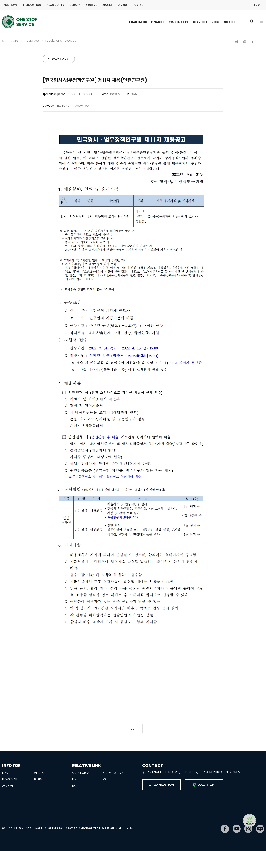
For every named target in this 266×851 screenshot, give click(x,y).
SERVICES (200, 22)
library (38, 779)
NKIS (75, 785)
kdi (74, 779)
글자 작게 (260, 42)
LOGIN (258, 5)
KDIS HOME (10, 5)
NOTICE (229, 22)
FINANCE (157, 22)
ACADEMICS (137, 22)
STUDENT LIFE (178, 22)
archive (8, 785)
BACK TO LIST (61, 59)
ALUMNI (107, 5)
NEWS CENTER (55, 5)
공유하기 (236, 42)
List (133, 729)
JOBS (215, 22)
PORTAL (138, 5)
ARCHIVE (91, 5)
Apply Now (82, 105)
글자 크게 (252, 42)
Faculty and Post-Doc (60, 41)
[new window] (225, 829)
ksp (105, 779)
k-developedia (113, 773)
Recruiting (32, 41)
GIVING (122, 5)
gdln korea (80, 773)
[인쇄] (244, 42)
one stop (39, 773)
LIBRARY (75, 5)
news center (11, 779)
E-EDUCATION (32, 5)
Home (3, 40)
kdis (5, 773)
